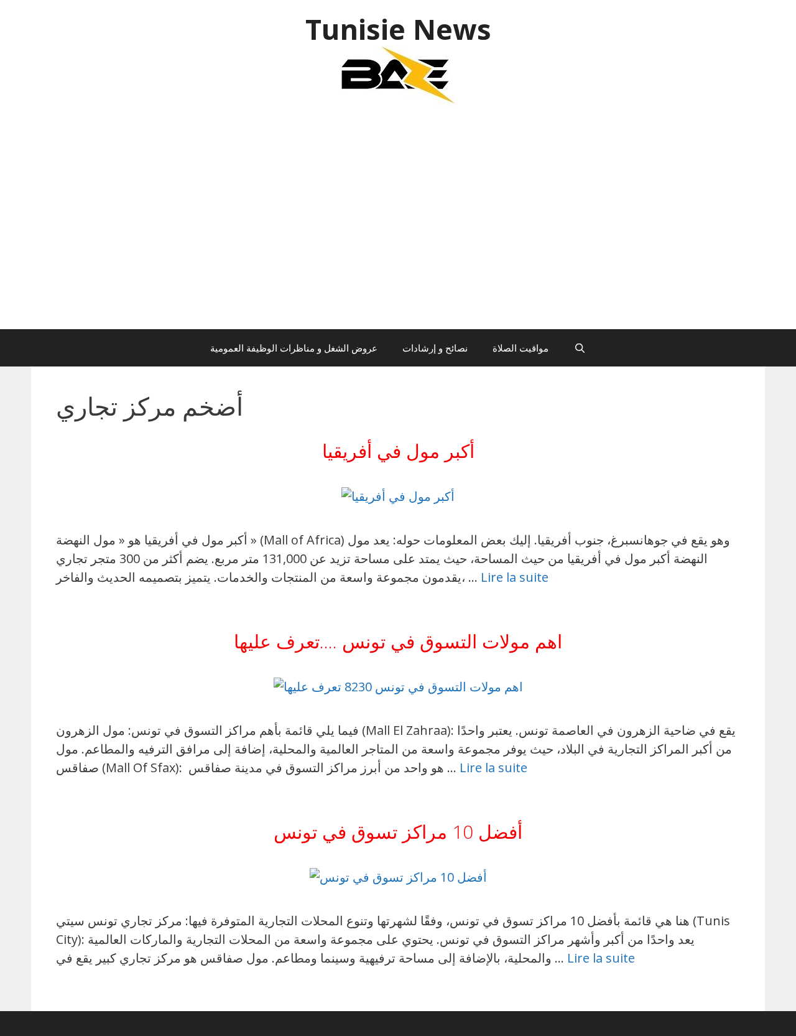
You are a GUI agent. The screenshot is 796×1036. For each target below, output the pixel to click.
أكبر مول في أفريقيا (398, 451)
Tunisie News (398, 29)
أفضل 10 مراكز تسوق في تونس (398, 831)
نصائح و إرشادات (435, 348)
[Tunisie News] (398, 74)
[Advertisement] (398, 223)
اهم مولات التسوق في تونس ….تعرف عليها (398, 641)
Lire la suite (514, 577)
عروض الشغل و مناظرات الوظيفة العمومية (293, 348)
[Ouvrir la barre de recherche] (579, 347)
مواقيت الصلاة (520, 348)
